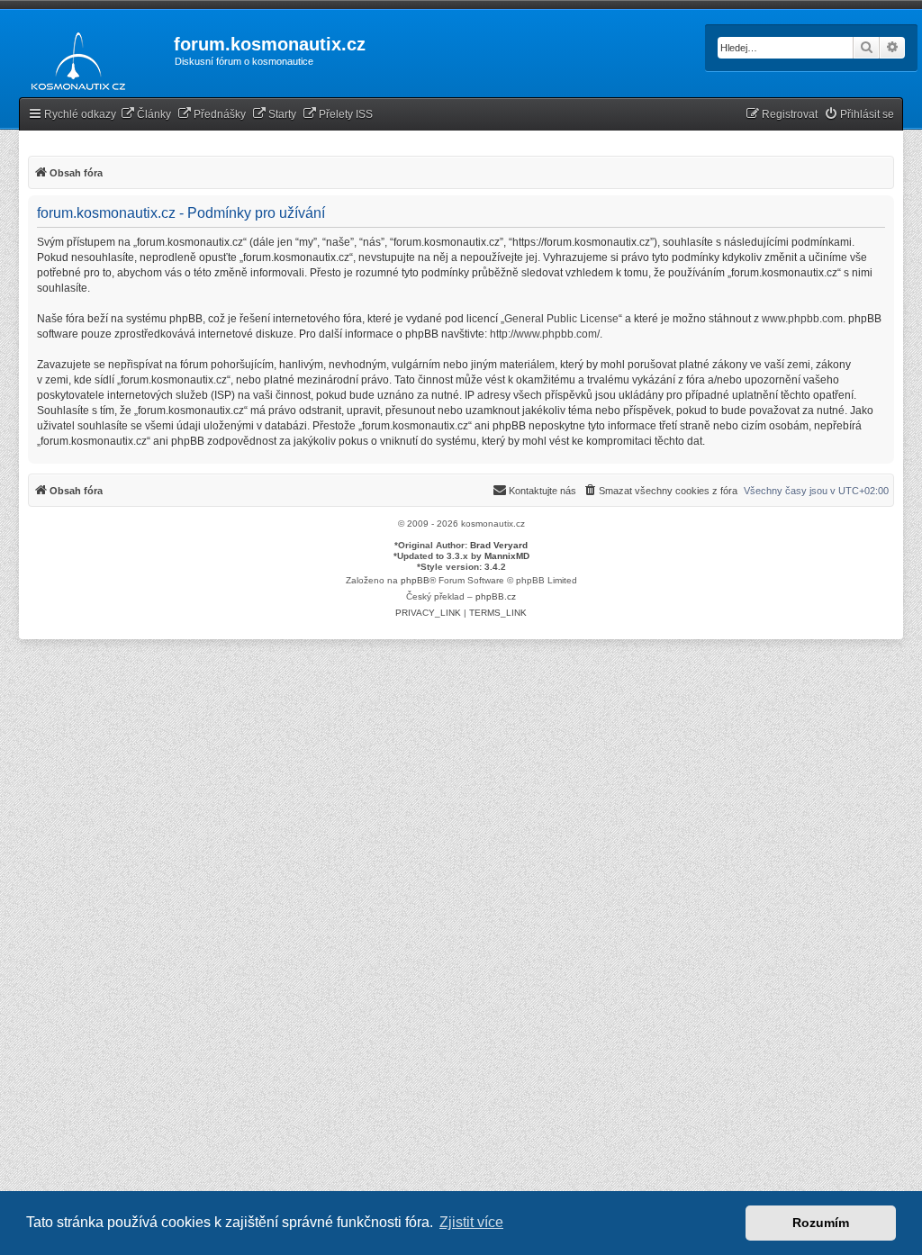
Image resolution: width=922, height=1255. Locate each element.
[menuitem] (146, 115)
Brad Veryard (499, 545)
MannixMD (506, 556)
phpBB (415, 580)
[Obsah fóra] (73, 58)
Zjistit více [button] (471, 1222)
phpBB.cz (495, 596)
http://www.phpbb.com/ (545, 334)
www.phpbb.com (802, 318)
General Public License (561, 318)
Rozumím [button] (820, 1222)
